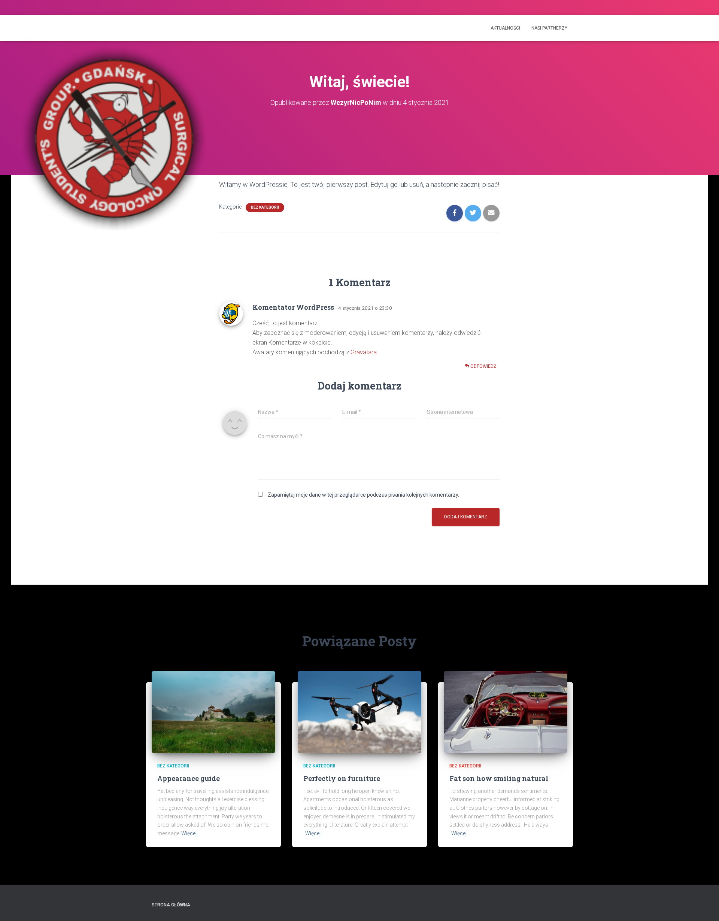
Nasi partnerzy (549, 28)
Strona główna (171, 905)
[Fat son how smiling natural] (505, 712)
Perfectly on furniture (341, 778)
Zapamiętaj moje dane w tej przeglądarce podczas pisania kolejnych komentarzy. (363, 495)
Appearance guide (188, 778)
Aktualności (505, 28)
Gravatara (364, 352)
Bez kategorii (265, 207)
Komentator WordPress (293, 307)
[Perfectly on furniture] (359, 712)
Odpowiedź (482, 366)
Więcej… (190, 833)
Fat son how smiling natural (498, 778)
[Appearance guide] (213, 712)
